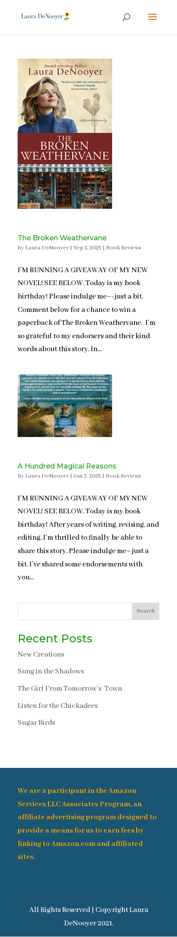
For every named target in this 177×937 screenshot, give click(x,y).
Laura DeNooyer (47, 248)
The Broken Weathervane (62, 238)
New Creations (41, 654)
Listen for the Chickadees (58, 706)
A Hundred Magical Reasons (67, 466)
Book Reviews (123, 248)
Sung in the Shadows (51, 671)
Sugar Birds (36, 722)
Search (146, 611)
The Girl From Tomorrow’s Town (70, 688)
